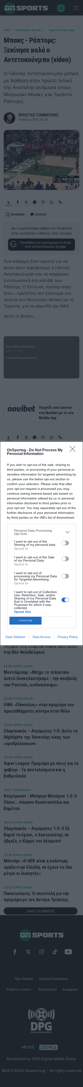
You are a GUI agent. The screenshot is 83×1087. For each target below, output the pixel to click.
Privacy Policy (68, 637)
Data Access (41, 637)
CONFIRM (26, 620)
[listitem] (41, 532)
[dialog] (41, 543)
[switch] (65, 543)
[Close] (74, 450)
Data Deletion (15, 637)
